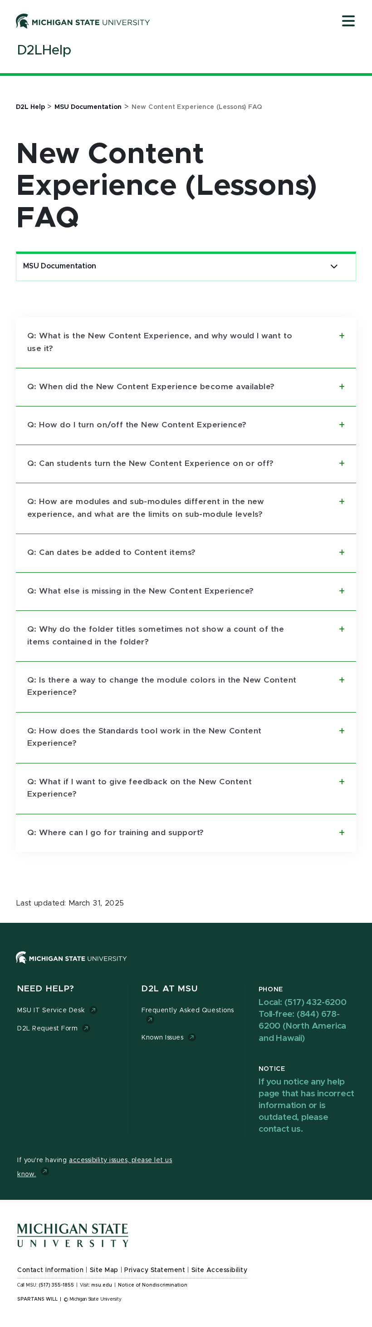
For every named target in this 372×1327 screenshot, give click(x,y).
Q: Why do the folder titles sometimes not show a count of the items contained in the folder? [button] (155, 635)
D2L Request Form (47, 1028)
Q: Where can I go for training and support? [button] (115, 833)
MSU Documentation (59, 266)
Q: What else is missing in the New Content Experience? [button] (140, 591)
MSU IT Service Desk (51, 1010)
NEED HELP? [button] (45, 989)
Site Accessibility (219, 1270)
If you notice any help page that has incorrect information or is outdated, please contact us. (306, 1106)
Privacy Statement (154, 1270)
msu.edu (101, 1285)
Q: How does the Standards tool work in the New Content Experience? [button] (144, 737)
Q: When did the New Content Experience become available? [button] (151, 387)
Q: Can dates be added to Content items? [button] (111, 553)
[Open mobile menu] (348, 22)
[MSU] (186, 966)
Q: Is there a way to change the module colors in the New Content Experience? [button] (162, 686)
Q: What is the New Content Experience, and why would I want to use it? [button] (160, 342)
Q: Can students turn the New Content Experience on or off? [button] (150, 464)
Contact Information (50, 1270)
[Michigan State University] (83, 21)
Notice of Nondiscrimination (152, 1285)
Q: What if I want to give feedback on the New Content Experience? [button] (139, 788)
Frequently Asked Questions (188, 1010)
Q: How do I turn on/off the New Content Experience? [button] (136, 425)
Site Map (104, 1270)
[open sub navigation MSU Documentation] (334, 266)
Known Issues (162, 1038)
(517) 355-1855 (56, 1285)
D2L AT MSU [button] (170, 989)
